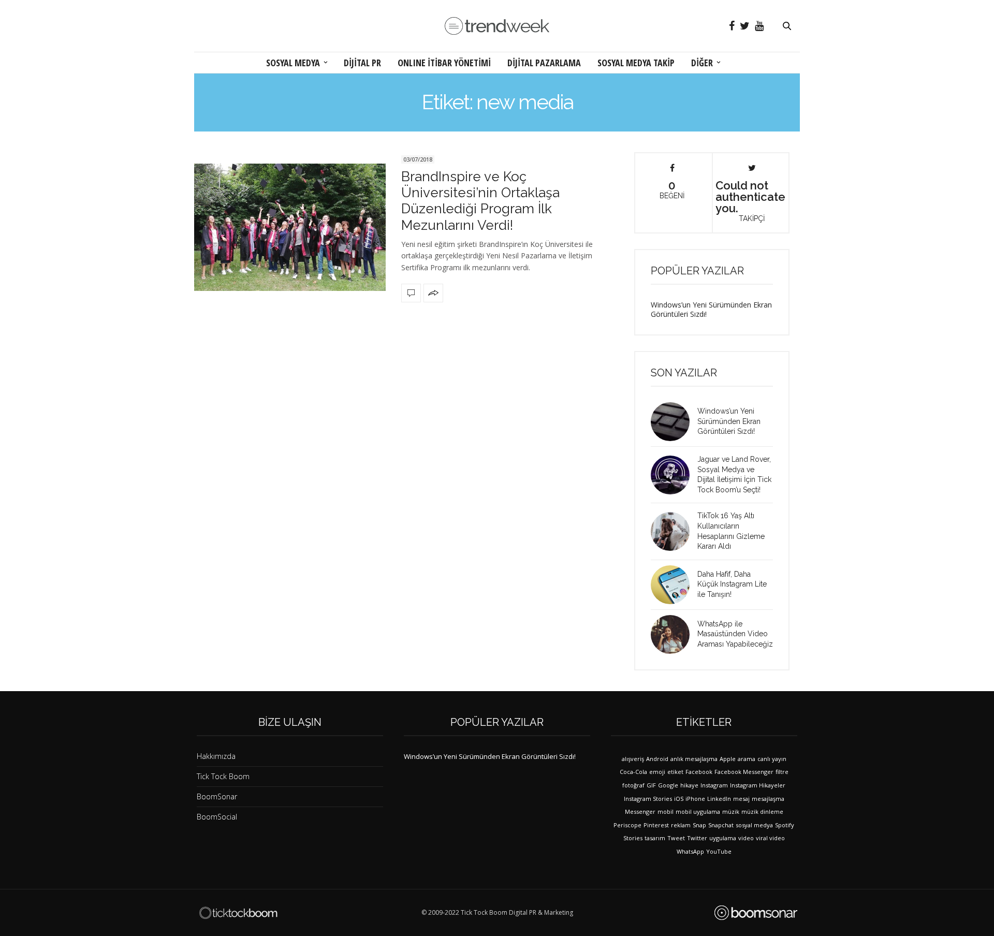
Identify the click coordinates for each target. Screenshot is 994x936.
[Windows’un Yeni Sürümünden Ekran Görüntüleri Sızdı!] (674, 421)
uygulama (722, 838)
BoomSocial (217, 817)
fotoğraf (633, 785)
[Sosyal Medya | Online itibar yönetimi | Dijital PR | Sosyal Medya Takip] (497, 26)
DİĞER (702, 62)
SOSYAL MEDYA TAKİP (636, 62)
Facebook (698, 772)
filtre (782, 772)
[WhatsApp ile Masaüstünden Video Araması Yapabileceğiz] (674, 634)
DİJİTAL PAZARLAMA (544, 62)
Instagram (714, 785)
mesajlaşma (768, 798)
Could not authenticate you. (750, 200)
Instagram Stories (648, 798)
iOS (678, 798)
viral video (770, 838)
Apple (728, 759)
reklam (681, 825)
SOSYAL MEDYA (293, 62)
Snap (699, 825)
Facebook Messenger (743, 772)
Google (668, 785)
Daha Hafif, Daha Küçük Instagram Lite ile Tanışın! (732, 584)
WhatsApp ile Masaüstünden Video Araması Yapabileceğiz (735, 634)
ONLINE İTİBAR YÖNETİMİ (444, 62)
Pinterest (656, 825)
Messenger (640, 811)
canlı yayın (771, 759)
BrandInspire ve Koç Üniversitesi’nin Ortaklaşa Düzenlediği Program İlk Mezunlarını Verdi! (480, 201)
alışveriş (633, 759)
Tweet (676, 838)
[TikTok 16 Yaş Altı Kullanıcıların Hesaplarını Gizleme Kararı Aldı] (674, 531)
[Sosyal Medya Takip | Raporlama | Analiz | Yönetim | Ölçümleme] (755, 912)
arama (746, 759)
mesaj (741, 798)
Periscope (627, 825)
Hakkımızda (216, 756)
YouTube (719, 851)
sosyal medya (754, 825)
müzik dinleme (762, 811)
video (746, 838)
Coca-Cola (633, 772)
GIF (651, 785)
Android (657, 759)
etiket (675, 772)
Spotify (784, 825)
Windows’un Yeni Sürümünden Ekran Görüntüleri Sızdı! (711, 309)
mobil (665, 811)
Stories (632, 838)
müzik (730, 811)
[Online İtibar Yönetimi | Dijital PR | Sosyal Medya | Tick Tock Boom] (238, 912)
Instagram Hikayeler (757, 785)
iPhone (695, 798)
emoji (657, 772)
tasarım (655, 838)
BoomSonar (217, 796)
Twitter (697, 838)
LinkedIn (719, 798)
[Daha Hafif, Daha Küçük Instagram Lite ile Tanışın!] (674, 584)
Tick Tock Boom (223, 776)
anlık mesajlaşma (694, 759)
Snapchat (721, 825)
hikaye (689, 785)
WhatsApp (690, 851)
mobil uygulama (698, 811)
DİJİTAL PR (362, 62)
